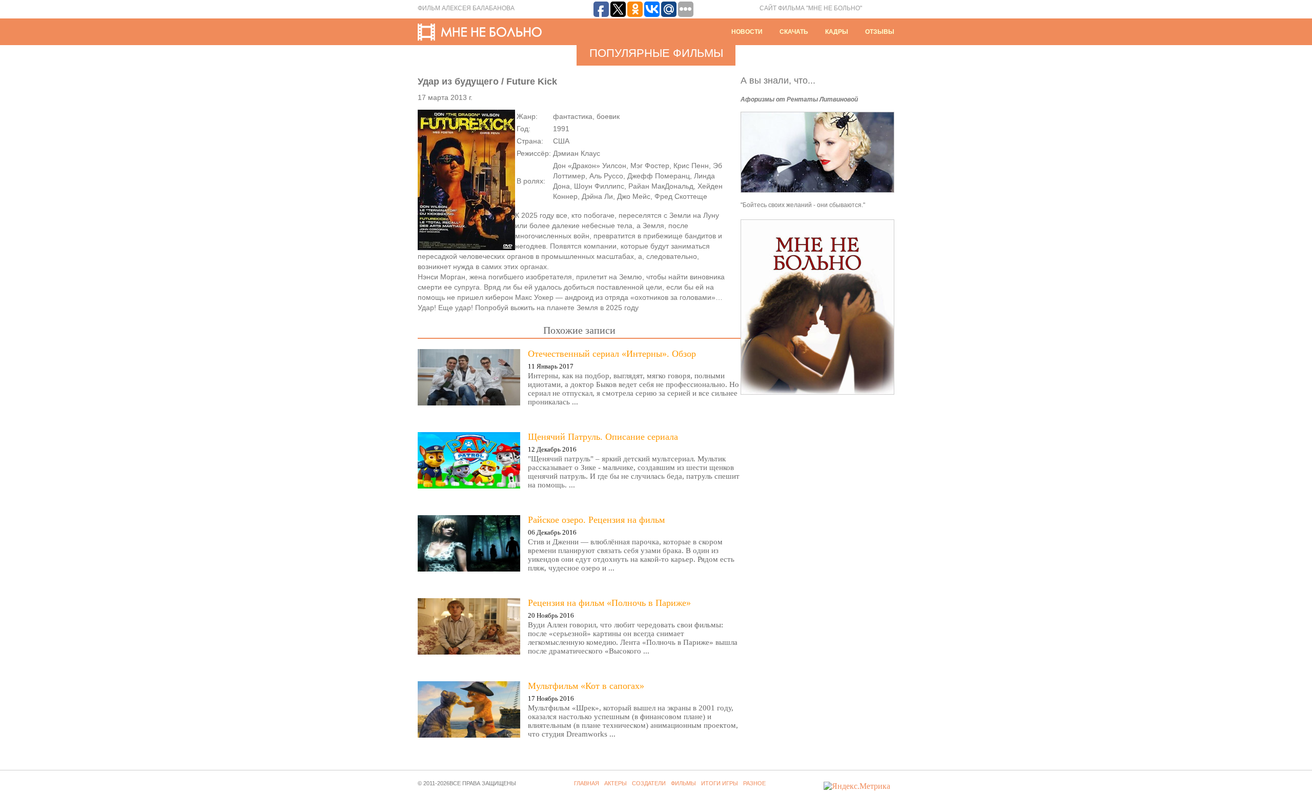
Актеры (615, 783)
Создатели (649, 783)
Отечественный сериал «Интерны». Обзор (612, 354)
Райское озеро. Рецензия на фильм (596, 520)
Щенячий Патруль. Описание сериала (603, 437)
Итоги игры (719, 783)
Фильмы (683, 783)
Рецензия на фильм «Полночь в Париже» (609, 603)
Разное (754, 783)
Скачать (794, 31)
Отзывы (879, 31)
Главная (586, 783)
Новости (747, 31)
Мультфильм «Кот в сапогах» (586, 686)
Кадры (836, 31)
